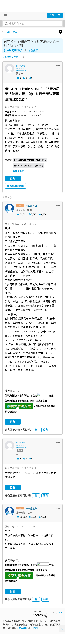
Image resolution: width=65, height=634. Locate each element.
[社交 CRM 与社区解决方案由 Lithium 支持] (40, 614)
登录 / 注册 (55, 15)
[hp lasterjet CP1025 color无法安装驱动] (23, 57)
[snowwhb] (9, 68)
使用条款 (23, 628)
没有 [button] (45, 429)
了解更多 (33, 50)
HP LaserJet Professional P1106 (30, 159)
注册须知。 (35, 628)
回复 (12, 178)
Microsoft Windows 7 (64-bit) (28, 165)
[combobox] (32, 23)
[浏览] (5, 16)
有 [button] (36, 429)
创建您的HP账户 (13, 50)
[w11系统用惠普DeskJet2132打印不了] (20, 57)
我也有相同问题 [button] (15, 186)
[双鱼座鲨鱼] (9, 208)
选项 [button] (60, 31)
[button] (58, 65)
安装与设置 (11, 31)
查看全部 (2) (19, 171)
